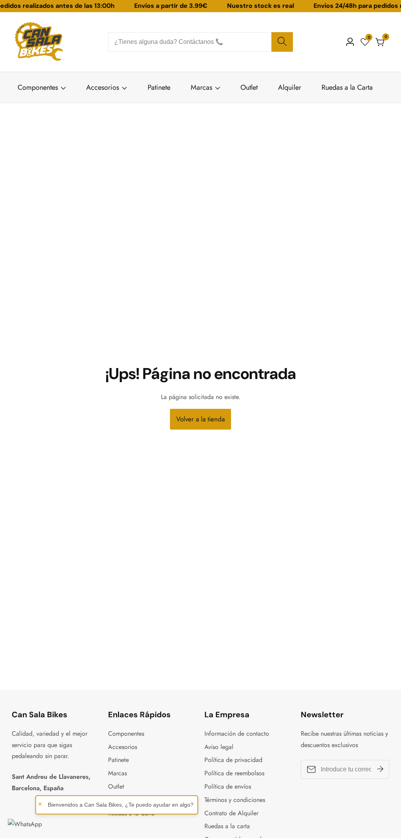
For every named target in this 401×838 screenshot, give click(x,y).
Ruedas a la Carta (347, 87)
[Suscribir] (380, 769)
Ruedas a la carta (227, 826)
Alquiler (289, 87)
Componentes (38, 87)
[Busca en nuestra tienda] (282, 42)
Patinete (159, 87)
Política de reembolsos (234, 773)
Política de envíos (227, 786)
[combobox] (200, 42)
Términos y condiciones (234, 799)
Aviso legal (218, 746)
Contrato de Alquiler (231, 813)
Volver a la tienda (200, 419)
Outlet (249, 87)
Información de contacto (236, 733)
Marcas (201, 87)
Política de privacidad (233, 759)
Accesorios (103, 87)
